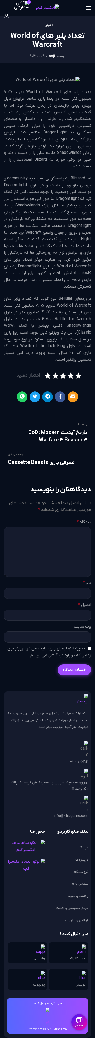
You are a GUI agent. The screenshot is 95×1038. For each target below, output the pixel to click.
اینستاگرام (78, 958)
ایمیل (84, 604)
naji (52, 56)
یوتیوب (39, 984)
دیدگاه (84, 522)
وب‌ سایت (82, 626)
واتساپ (39, 958)
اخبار (49, 25)
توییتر (81, 984)
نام (87, 582)
